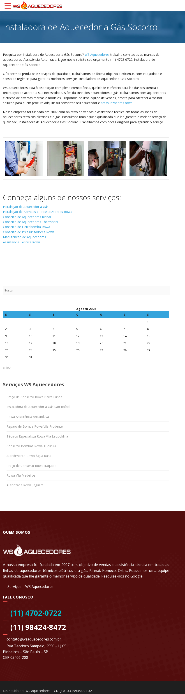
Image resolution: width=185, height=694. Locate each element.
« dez (7, 368)
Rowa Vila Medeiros (21, 475)
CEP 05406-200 (15, 657)
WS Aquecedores (97, 54)
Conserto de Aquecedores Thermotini (30, 222)
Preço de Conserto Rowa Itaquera (31, 465)
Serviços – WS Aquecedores (30, 586)
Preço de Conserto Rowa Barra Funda (34, 397)
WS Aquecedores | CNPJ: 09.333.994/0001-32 (58, 691)
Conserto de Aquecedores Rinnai (27, 217)
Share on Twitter (20, 260)
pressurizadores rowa (116, 103)
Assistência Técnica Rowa (22, 242)
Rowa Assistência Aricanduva (28, 417)
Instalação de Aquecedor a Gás (26, 207)
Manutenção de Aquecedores (24, 237)
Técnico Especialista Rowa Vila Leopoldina (37, 436)
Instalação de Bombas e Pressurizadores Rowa (37, 212)
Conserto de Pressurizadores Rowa (29, 232)
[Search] (164, 290)
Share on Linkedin (32, 260)
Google (136, 576)
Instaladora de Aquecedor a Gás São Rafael (38, 407)
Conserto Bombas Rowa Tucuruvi (31, 446)
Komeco (109, 570)
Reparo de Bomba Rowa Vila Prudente (35, 426)
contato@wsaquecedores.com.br (34, 639)
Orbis (122, 570)
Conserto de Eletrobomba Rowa (26, 227)
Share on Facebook (8, 260)
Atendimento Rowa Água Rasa (29, 456)
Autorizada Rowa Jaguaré (25, 485)
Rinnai (94, 570)
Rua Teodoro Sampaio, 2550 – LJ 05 (36, 645)
